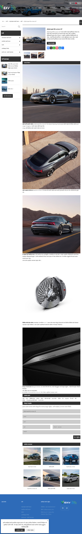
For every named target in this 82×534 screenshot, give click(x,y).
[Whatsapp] (67, 508)
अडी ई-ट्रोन (51, 466)
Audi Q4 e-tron (71, 488)
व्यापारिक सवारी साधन (6, 41)
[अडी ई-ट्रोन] (51, 456)
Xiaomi (67, 398)
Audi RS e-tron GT (32, 488)
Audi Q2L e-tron (70, 466)
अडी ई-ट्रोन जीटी (51, 488)
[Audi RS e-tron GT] (32, 477)
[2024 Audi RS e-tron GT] (27, 55)
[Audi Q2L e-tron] (70, 456)
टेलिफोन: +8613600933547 (48, 507)
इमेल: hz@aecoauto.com (47, 509)
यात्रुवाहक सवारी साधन (14, 21)
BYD (27, 398)
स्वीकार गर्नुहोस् (30, 530)
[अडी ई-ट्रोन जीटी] (51, 477)
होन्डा (42, 398)
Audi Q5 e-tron (32, 466)
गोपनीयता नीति (24, 527)
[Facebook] (63, 508)
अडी (21, 21)
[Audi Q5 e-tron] (32, 456)
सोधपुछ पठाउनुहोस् (51, 43)
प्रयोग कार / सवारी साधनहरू (7, 52)
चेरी (75, 398)
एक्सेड (24, 400)
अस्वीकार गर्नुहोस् (19, 530)
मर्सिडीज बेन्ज (32, 398)
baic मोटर (54, 398)
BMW (38, 398)
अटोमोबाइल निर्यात (5, 48)
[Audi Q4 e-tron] (70, 477)
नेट (63, 398)
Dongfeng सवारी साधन (32, 400)
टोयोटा (59, 398)
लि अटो (71, 398)
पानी (7, 21)
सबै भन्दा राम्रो (47, 398)
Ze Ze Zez (41, 400)
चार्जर (3, 45)
